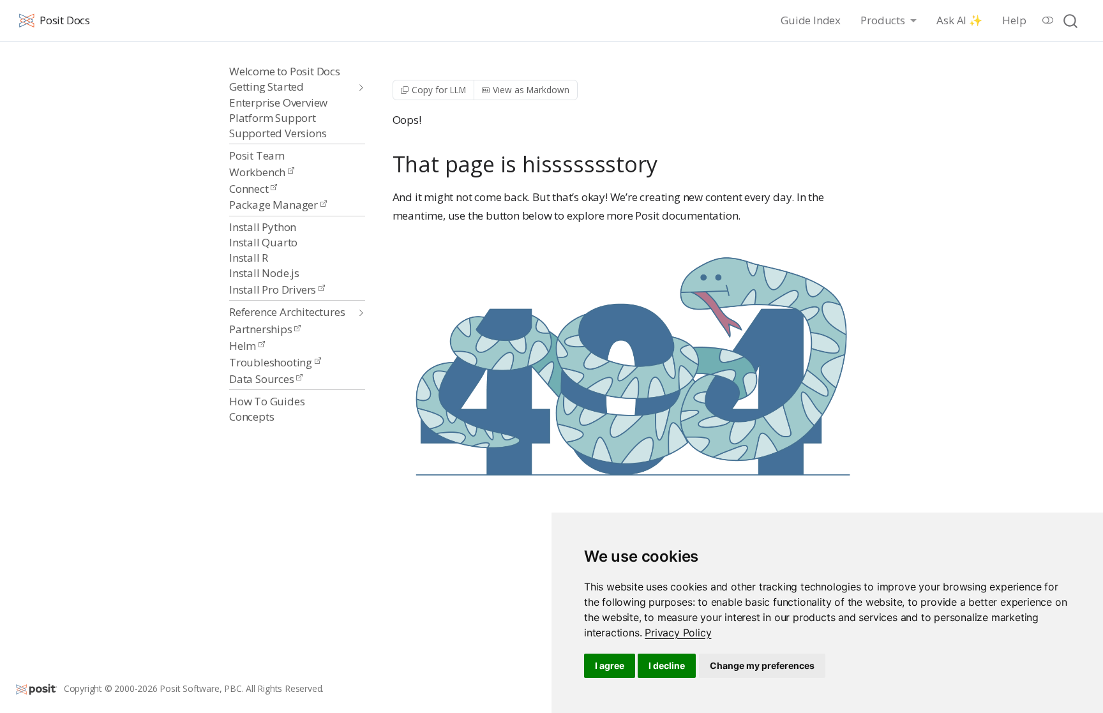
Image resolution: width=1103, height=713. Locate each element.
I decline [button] (667, 665)
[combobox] (1071, 21)
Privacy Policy (678, 632)
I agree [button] (609, 665)
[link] (678, 632)
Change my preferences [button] (762, 665)
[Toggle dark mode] (1048, 20)
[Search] (1070, 21)
